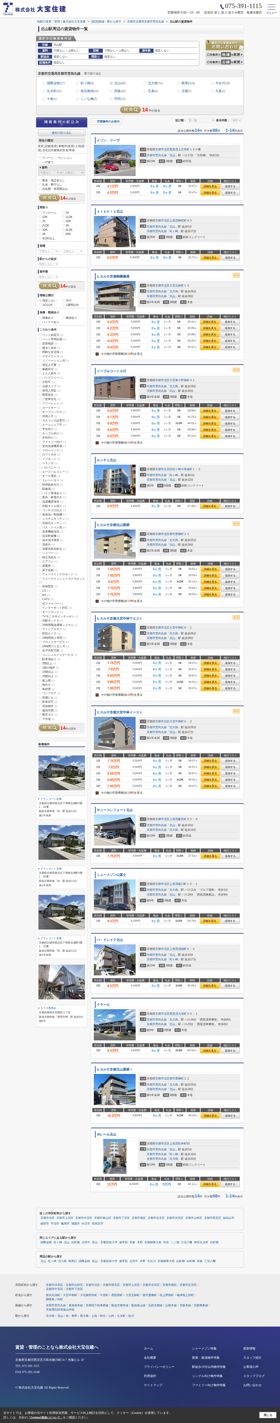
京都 (186, 91)
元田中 (86, 1242)
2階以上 (49, 663)
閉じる (268, 1415)
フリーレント (52, 403)
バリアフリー (52, 377)
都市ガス (49, 714)
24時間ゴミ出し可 (55, 646)
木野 (140, 1242)
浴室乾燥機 (51, 536)
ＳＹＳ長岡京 (48, 1008)
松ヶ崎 (87, 83)
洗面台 (48, 544)
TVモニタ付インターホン (60, 616)
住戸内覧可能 (52, 650)
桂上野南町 (167, 1295)
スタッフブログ (254, 1376)
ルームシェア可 (54, 424)
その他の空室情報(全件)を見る (119, 353)
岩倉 (132, 1242)
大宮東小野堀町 (179, 380)
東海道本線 (76, 1305)
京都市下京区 (121, 1217)
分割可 (48, 382)
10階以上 (50, 671)
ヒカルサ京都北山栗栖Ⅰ (115, 1069)
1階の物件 (50, 667)
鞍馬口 (188, 83)
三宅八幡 (186, 1242)
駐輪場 (48, 488)
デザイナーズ (52, 356)
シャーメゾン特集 (204, 1348)
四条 (120, 91)
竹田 (120, 99)
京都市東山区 (102, 1217)
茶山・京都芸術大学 (104, 1242)
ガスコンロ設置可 (55, 420)
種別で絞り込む (62, 132)
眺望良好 (49, 394)
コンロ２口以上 (54, 510)
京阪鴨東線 (201, 1305)
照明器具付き (52, 484)
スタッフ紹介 (252, 1357)
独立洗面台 (51, 557)
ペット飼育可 (52, 335)
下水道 (48, 719)
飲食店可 (49, 701)
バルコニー (51, 467)
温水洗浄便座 (52, 540)
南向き (48, 684)
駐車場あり (51, 659)
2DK (68, 221)
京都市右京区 (156, 1217)
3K (67, 225)
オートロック (52, 612)
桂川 (131, 1315)
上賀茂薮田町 (178, 819)
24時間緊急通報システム (59, 625)
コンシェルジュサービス (59, 654)
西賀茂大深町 (178, 1013)
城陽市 (75, 1223)
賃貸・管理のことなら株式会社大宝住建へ (56, 1347)
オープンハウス (54, 412)
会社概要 (150, 1357)
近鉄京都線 (155, 1305)
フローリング (52, 450)
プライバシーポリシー (159, 1366)
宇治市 (55, 1223)
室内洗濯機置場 (54, 446)
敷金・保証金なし (53, 180)
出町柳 (75, 1242)
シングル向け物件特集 (207, 1376)
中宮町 (104, 1295)
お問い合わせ (252, 1385)
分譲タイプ (51, 386)
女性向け (49, 437)
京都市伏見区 (175, 1217)
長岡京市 (97, 1223)
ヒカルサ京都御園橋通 (113, 276)
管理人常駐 (51, 390)
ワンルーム (49, 212)
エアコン (49, 561)
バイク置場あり (54, 493)
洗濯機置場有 (52, 501)
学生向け (49, 429)
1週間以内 (72, 305)
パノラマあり (50, 322)
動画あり (71, 317)
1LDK (69, 217)
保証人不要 (51, 364)
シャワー (49, 553)
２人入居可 (51, 373)
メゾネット (51, 459)
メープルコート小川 (111, 371)
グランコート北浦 (50, 798)
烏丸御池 (89, 91)
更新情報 (249, 1348)
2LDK (45, 225)
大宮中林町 (177, 627)
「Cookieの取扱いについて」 (45, 1417)
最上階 (48, 680)
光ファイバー (52, 603)
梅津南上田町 (185, 1295)
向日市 (86, 1223)
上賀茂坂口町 (178, 883)
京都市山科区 (193, 1217)
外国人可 (49, 416)
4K (44, 234)
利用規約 (150, 1376)
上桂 (94, 1315)
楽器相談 (49, 343)
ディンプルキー (54, 629)
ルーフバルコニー (55, 471)
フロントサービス (55, 642)
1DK (45, 217)
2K (44, 221)
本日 (69, 300)
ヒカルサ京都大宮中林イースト (120, 712)
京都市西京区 (212, 1217)
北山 (120, 83)
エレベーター (52, 480)
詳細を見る (210, 186)
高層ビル (49, 697)
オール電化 (51, 476)
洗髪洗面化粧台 (54, 548)
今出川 (222, 83)
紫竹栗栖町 (177, 534)
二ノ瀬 (175, 1242)
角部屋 (48, 689)
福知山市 (228, 1217)
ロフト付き (51, 454)
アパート (48, 157)
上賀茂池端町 (178, 948)
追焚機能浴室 (52, 531)
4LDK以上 (48, 238)
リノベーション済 (55, 360)
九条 (220, 91)
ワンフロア (51, 693)
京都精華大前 (152, 1242)
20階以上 (50, 676)
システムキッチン (55, 518)
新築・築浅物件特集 (206, 1357)
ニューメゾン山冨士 (111, 875)
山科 (111, 1315)
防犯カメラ (51, 633)
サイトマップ (153, 1385)
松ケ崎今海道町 (182, 469)
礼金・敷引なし (52, 184)
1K (67, 212)
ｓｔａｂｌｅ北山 (110, 211)
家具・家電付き (54, 497)
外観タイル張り (54, 506)
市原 (166, 1242)
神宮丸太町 (201, 1242)
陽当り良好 (51, 347)
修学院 (123, 1242)
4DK (68, 234)
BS (46, 595)
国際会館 (56, 83)
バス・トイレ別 (54, 527)
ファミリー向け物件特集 (209, 1385)
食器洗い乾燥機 (54, 514)
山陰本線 (171, 1305)
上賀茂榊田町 (178, 220)
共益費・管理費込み (55, 188)
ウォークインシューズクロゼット (62, 580)
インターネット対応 (57, 607)
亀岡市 (65, 1223)
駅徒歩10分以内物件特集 (209, 1366)
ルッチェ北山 (106, 460)
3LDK (69, 229)
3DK (45, 229)
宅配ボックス (52, 620)
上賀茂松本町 (178, 1143)
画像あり (48, 317)
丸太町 (54, 91)
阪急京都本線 (119, 1305)
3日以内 (47, 305)
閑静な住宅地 (52, 352)
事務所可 (49, 369)
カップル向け (52, 433)
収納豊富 (49, 586)
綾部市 (44, 1223)
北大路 (155, 83)
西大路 (84, 1315)
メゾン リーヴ (108, 140)
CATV (47, 599)
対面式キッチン (54, 523)
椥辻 (103, 1315)
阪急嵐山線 (138, 1305)
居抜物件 (49, 706)
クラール (103, 1004)
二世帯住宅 (51, 399)
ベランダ (49, 463)
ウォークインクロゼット (59, 574)
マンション (65, 157)
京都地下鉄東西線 (97, 1305)
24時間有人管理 (54, 637)
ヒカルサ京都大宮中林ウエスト (120, 618)
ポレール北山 (106, 1134)
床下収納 (49, 570)
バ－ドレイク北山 (110, 940)
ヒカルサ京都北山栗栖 (113, 525)
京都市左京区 (163, 469)
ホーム (148, 1348)
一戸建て (48, 162)
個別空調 (49, 710)
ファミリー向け (54, 442)
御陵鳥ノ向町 (54, 1299)
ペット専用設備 (54, 339)
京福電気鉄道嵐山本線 (60, 1309)
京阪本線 (185, 1305)
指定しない (49, 300)
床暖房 (48, 565)
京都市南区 (139, 1217)
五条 (153, 91)
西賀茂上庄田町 (179, 149)
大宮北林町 (177, 285)
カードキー (51, 407)
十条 (52, 99)
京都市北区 (162, 149)
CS (46, 590)
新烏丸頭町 (53, 1295)
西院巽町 (117, 1295)
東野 (74, 1315)
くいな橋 (88, 99)
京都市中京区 (83, 1217)
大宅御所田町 (88, 1295)
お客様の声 (251, 1366)
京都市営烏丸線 (157, 155)
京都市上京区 (65, 1217)
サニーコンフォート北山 (115, 810)
